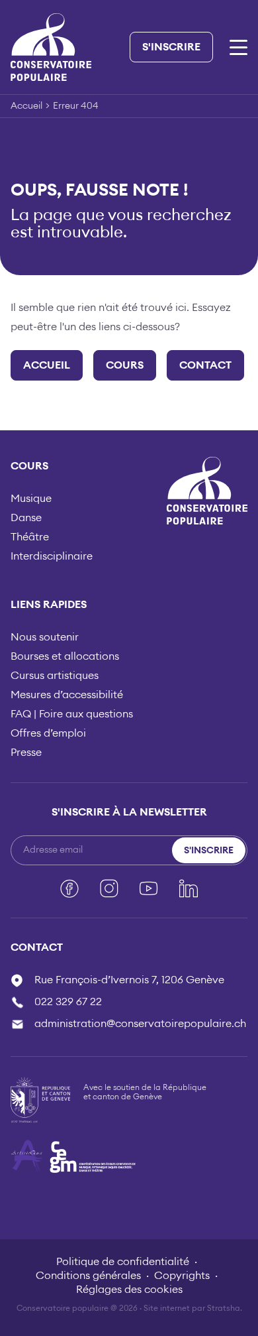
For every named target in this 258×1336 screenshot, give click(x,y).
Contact (205, 365)
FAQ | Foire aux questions (72, 714)
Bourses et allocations (65, 656)
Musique (31, 498)
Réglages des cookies (129, 1289)
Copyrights (182, 1275)
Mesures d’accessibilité (67, 695)
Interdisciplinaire (52, 556)
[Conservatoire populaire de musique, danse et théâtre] (51, 46)
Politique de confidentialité (122, 1261)
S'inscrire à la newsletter (129, 812)
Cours (125, 365)
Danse (26, 518)
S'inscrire (171, 47)
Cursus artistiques (55, 675)
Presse (26, 752)
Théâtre (30, 537)
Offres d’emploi (48, 733)
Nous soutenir (45, 637)
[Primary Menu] (238, 47)
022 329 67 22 (68, 1002)
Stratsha (223, 1308)
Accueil (26, 106)
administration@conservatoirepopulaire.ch (140, 1023)
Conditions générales (88, 1275)
